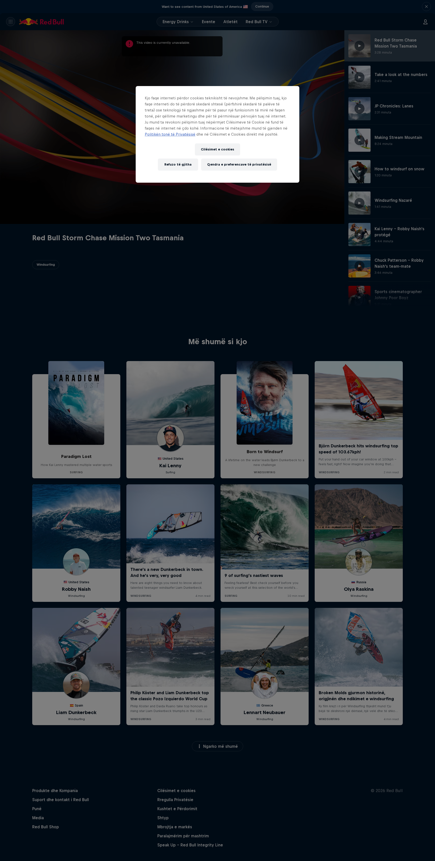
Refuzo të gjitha (178, 164)
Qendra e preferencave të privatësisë (239, 164)
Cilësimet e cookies (217, 149)
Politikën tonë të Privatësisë (170, 134)
